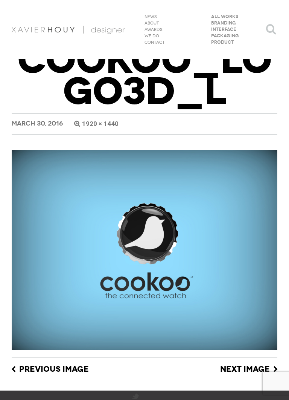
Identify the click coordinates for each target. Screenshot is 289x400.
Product (222, 42)
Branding (223, 23)
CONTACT (154, 42)
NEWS (150, 17)
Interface (223, 30)
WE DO (151, 36)
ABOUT (151, 23)
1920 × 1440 (100, 123)
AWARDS (153, 30)
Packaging (225, 36)
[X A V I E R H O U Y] (68, 29)
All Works (224, 17)
